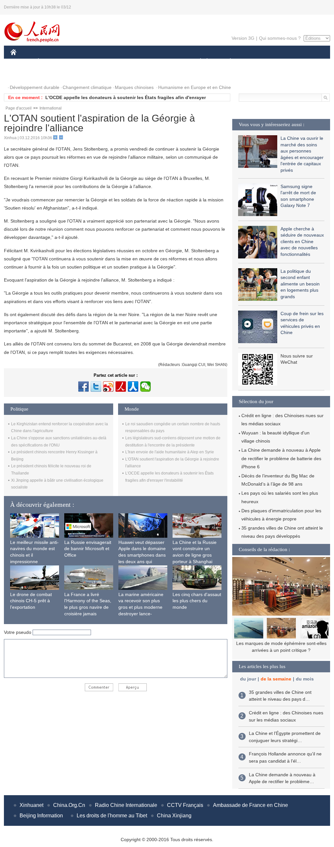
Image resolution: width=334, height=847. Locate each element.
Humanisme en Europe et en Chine (194, 87)
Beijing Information (41, 815)
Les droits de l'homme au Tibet (112, 815)
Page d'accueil (19, 108)
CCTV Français (185, 805)
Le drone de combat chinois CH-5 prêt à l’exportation (31, 601)
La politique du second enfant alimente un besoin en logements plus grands (300, 284)
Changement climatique (87, 87)
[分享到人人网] (133, 386)
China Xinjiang (174, 815)
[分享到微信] (145, 386)
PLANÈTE (227, 61)
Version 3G (243, 38)
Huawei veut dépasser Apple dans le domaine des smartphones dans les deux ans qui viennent (142, 555)
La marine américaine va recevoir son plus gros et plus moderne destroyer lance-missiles (140, 607)
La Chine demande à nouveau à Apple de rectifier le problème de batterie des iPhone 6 (281, 458)
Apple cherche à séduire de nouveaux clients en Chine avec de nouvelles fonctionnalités (302, 241)
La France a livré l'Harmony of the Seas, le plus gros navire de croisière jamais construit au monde (87, 607)
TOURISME (281, 61)
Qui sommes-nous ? (280, 38)
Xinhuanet (31, 805)
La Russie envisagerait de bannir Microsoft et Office (87, 549)
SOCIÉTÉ (197, 61)
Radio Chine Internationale (126, 805)
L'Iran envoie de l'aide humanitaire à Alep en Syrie (169, 452)
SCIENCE (138, 61)
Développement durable (34, 87)
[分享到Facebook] (83, 386)
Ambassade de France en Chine (250, 805)
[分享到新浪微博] (108, 386)
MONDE (81, 61)
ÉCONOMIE (51, 61)
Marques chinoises (134, 87)
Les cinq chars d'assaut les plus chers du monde (197, 601)
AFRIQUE (108, 61)
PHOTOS (24, 74)
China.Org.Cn (69, 805)
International (50, 108)
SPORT (253, 61)
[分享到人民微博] (120, 386)
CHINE (22, 61)
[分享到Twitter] (96, 386)
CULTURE (168, 61)
